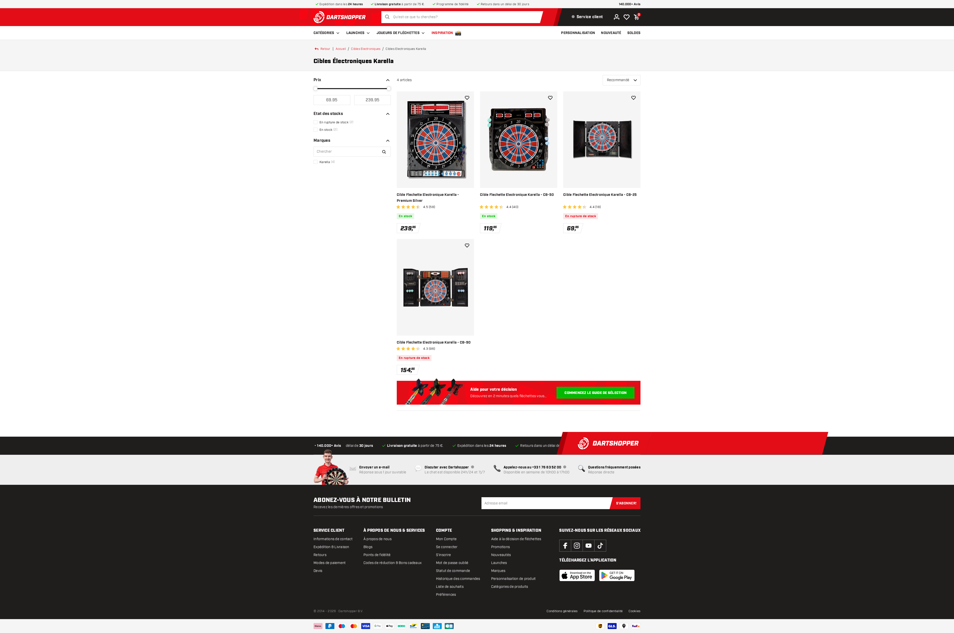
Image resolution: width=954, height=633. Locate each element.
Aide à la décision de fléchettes (516, 539)
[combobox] (463, 17)
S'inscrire (443, 555)
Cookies (634, 611)
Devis (318, 571)
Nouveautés (501, 555)
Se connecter (447, 547)
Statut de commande (453, 571)
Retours (320, 555)
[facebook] (565, 546)
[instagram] (577, 546)
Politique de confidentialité (603, 611)
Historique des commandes (458, 579)
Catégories (324, 33)
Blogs (367, 547)
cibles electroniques (365, 49)
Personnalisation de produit (513, 579)
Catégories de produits (509, 587)
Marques (498, 571)
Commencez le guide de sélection (595, 393)
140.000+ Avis (629, 4)
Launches (355, 33)
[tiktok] (600, 546)
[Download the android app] (617, 575)
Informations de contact (333, 539)
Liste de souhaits (450, 587)
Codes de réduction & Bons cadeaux (392, 563)
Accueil (341, 49)
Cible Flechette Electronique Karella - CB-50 (517, 195)
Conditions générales (562, 611)
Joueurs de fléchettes (398, 33)
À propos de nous (377, 539)
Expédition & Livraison (331, 547)
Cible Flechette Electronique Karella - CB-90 (434, 342)
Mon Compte (446, 539)
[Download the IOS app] (577, 575)
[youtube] (589, 546)
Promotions (500, 547)
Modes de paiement (330, 563)
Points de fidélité (377, 555)
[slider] (316, 89)
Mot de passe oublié (452, 563)
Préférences (446, 595)
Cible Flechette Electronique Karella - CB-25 (600, 195)
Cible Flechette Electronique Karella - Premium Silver (428, 198)
